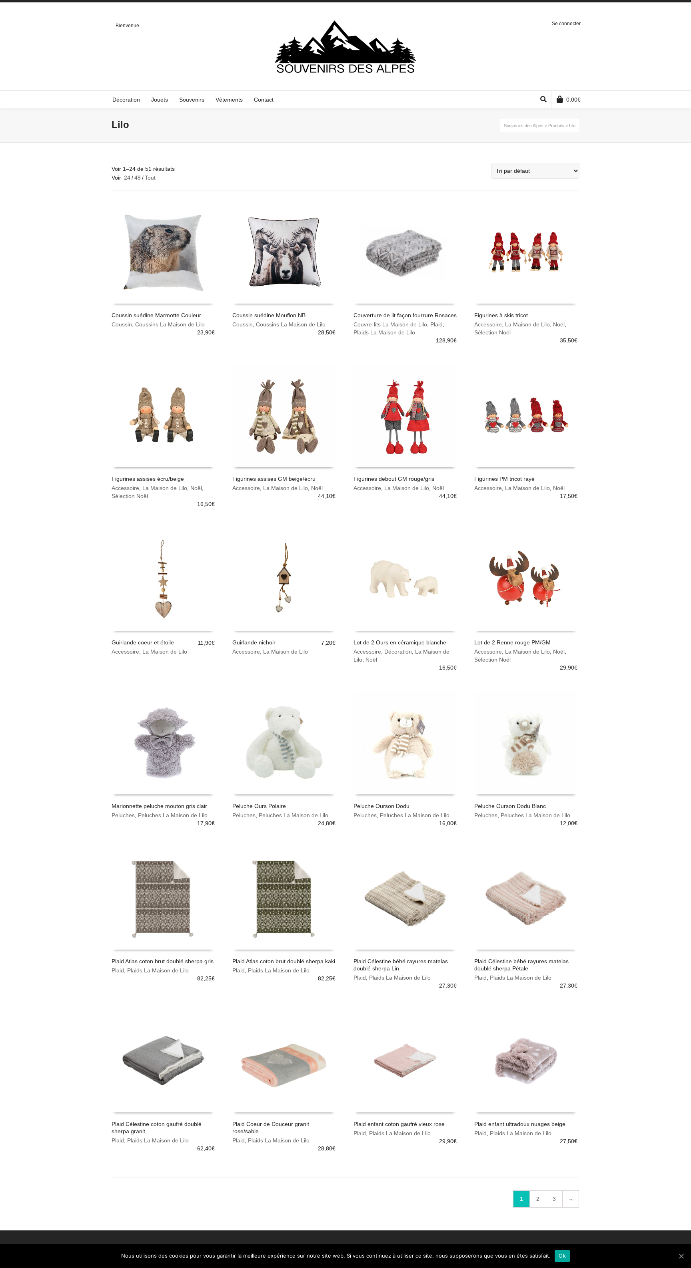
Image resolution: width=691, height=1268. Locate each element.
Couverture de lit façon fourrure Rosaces (405, 315)
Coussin (122, 324)
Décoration (398, 651)
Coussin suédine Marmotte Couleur (156, 315)
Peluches (123, 815)
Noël (559, 324)
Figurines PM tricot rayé (504, 479)
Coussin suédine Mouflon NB (269, 315)
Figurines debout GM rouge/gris (393, 479)
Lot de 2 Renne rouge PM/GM (512, 642)
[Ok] (681, 1256)
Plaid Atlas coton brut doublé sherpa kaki (283, 961)
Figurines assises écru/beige (148, 479)
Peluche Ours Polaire (259, 806)
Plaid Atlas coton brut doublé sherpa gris (163, 961)
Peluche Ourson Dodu (381, 806)
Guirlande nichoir (254, 642)
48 (137, 177)
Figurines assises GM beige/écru (274, 479)
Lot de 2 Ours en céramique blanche (399, 642)
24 (127, 177)
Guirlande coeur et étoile (143, 642)
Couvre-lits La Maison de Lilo (390, 324)
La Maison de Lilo (527, 324)
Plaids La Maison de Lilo (384, 332)
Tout (150, 177)
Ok (562, 1255)
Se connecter (566, 23)
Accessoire (488, 324)
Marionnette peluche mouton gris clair (159, 806)
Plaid (436, 324)
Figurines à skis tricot (501, 315)
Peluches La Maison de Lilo (173, 815)
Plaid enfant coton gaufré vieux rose (399, 1124)
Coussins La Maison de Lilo (170, 324)
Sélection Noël (492, 332)
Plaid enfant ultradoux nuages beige (519, 1124)
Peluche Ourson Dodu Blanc (510, 806)
